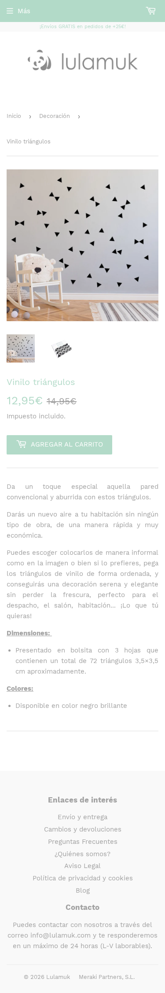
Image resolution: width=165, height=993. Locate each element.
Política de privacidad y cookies (83, 878)
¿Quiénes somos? (82, 854)
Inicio (14, 116)
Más (24, 11)
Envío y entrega (82, 817)
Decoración (54, 116)
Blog (83, 890)
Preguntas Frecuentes (82, 842)
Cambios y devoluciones (82, 829)
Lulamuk (58, 977)
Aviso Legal (82, 866)
